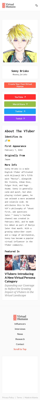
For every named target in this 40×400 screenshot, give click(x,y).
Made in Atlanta (31, 397)
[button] (36, 5)
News (20, 334)
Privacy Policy (8, 397)
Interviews (20, 329)
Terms (19, 397)
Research (20, 339)
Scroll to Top (20, 349)
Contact (20, 344)
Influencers (20, 323)
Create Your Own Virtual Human (20, 85)
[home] (8, 5)
